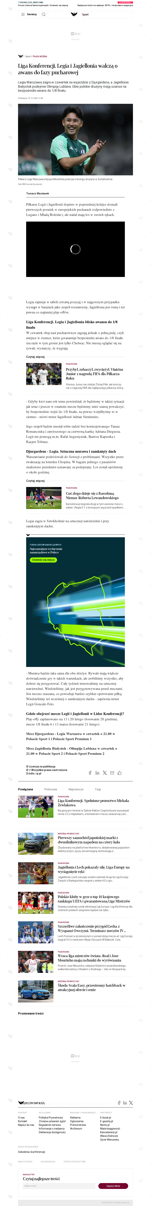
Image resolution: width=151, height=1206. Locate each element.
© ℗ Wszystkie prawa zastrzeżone (46, 770)
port (85, 14)
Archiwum (76, 1128)
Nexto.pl (105, 1124)
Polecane (50, 789)
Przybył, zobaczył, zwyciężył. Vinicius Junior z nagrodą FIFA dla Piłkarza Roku (94, 374)
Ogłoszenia (76, 1121)
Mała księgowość (110, 1128)
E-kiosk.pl (105, 1117)
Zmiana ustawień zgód (52, 1121)
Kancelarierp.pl (108, 1132)
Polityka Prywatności (51, 1117)
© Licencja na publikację (41, 766)
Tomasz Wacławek (37, 193)
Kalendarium (48, 1162)
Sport (28, 56)
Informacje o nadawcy (52, 1128)
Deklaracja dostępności (52, 1132)
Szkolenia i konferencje (31, 1151)
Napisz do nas (26, 1124)
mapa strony (25, 1162)
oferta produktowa (75, 1162)
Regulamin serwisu (50, 1124)
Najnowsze (76, 789)
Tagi (98, 789)
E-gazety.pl (106, 1121)
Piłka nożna (40, 56)
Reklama (75, 1117)
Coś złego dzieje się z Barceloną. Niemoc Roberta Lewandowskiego (92, 495)
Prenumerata (78, 1124)
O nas (21, 1117)
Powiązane (25, 789)
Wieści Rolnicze (109, 1135)
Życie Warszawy (109, 1139)
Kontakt (22, 1121)
